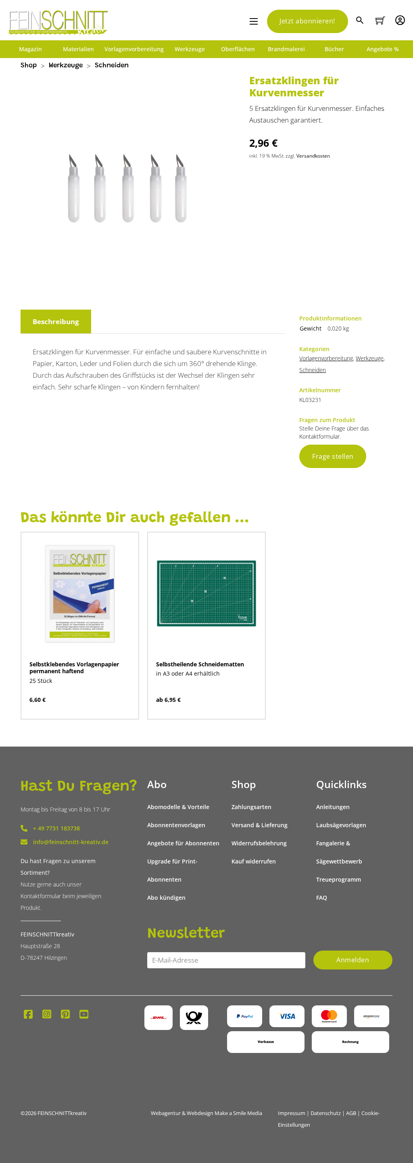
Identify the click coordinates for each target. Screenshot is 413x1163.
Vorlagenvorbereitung (134, 49)
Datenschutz (326, 1113)
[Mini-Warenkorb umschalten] (380, 20)
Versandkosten (313, 156)
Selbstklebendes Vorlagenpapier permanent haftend (74, 667)
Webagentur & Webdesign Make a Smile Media (206, 1113)
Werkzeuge (190, 49)
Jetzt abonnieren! (307, 21)
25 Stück (40, 680)
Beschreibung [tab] (56, 321)
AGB (351, 1113)
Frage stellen (333, 456)
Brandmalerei (286, 49)
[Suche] (360, 21)
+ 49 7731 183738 (56, 828)
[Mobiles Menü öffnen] (254, 21)
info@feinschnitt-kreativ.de (70, 842)
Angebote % (383, 49)
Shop (29, 65)
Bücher (334, 49)
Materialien (78, 49)
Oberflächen (238, 49)
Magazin (30, 49)
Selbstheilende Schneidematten (200, 664)
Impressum (291, 1113)
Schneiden (112, 65)
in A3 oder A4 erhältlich (188, 673)
